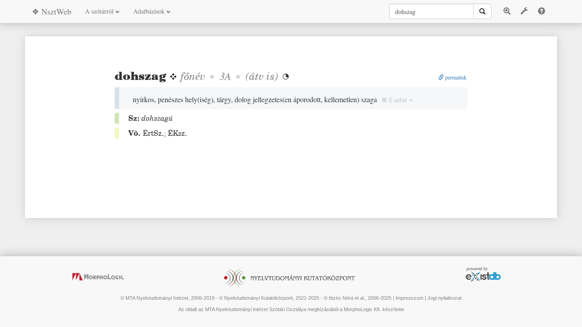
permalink (455, 77)
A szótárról (100, 11)
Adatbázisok (149, 11)
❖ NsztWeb (51, 11)
